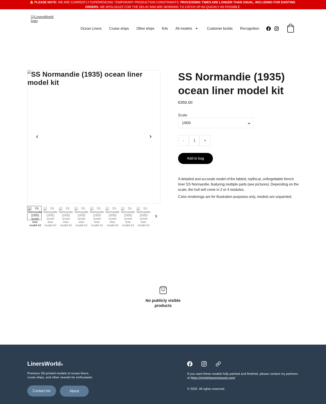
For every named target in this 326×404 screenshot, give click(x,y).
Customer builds (220, 28)
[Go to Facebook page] (270, 28)
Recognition (249, 28)
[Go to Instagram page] (276, 28)
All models (183, 28)
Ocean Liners (91, 28)
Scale (182, 115)
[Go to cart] (290, 28)
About (74, 391)
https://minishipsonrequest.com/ (213, 377)
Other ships (145, 28)
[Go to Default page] (218, 364)
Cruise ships (119, 28)
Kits (165, 28)
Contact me (42, 391)
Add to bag (195, 158)
